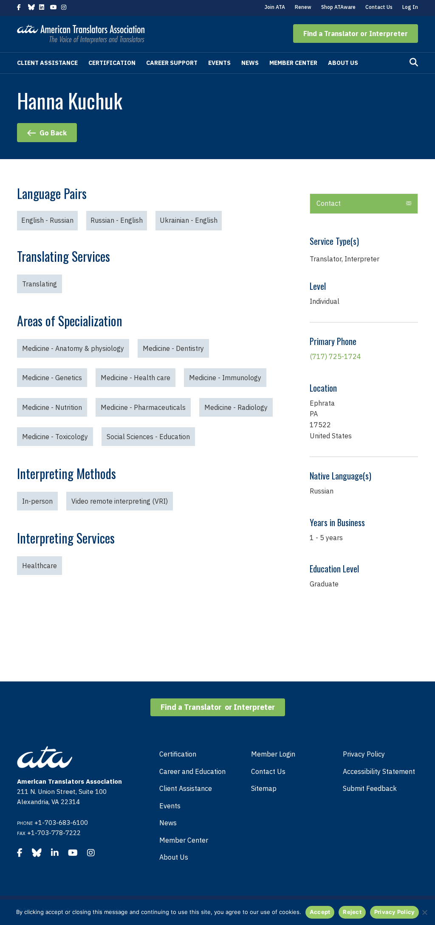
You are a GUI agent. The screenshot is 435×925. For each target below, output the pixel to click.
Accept (320, 911)
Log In (410, 7)
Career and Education (192, 771)
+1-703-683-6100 (61, 822)
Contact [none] (328, 203)
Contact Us (379, 7)
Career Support (172, 63)
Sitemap (264, 788)
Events (219, 63)
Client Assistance (47, 63)
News (250, 63)
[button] (355, 33)
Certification (112, 63)
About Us (343, 63)
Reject (352, 911)
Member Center (293, 63)
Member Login (273, 754)
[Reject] (424, 912)
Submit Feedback (370, 788)
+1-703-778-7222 (54, 833)
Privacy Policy (364, 754)
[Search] (414, 62)
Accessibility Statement (379, 771)
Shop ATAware (338, 7)
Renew (303, 7)
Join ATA (275, 7)
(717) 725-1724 (335, 356)
